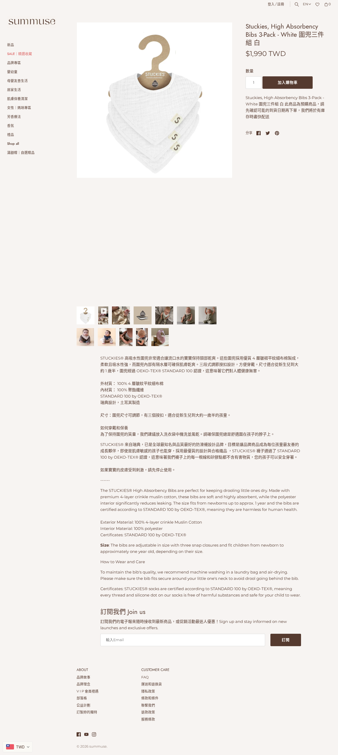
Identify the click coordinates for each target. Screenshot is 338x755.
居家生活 (14, 89)
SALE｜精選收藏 (19, 53)
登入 (271, 4)
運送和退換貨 (151, 684)
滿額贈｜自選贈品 (21, 152)
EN (305, 4)
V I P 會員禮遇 (87, 691)
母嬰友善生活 (17, 80)
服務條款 (148, 719)
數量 (249, 70)
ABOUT (82, 670)
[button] (221, 161)
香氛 (10, 125)
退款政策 (148, 712)
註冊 (280, 4)
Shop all (13, 143)
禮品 (10, 134)
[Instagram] (94, 735)
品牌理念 (83, 684)
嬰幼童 (12, 71)
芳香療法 (14, 116)
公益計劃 (83, 705)
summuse (98, 746)
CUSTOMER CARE (155, 670)
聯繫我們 (148, 705)
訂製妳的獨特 (87, 712)
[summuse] (31, 22)
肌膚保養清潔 (17, 98)
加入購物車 (288, 82)
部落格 (82, 698)
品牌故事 (83, 677)
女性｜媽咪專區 (19, 107)
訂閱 (286, 639)
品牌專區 (14, 62)
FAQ (145, 677)
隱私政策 (148, 691)
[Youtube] (86, 735)
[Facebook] (79, 735)
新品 (10, 44)
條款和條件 (149, 698)
